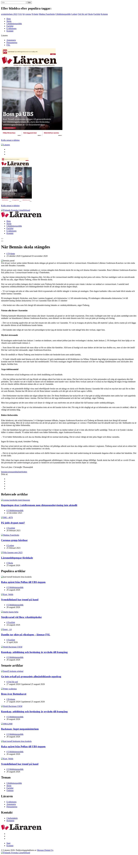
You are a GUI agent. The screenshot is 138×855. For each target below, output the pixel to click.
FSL (8, 45)
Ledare (74, 14)
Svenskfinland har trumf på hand (19, 599)
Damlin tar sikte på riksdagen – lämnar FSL (25, 634)
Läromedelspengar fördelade (17, 557)
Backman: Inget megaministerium (20, 729)
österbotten (22, 472)
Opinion (9, 790)
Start (8, 843)
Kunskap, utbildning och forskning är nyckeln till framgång (34, 652)
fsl (24, 14)
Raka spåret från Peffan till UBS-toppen (23, 582)
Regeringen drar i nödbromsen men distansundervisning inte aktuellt (39, 505)
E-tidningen (11, 28)
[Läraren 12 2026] (31, 135)
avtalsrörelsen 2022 (9, 14)
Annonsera (11, 40)
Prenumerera (11, 42)
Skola (90, 14)
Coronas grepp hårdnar (14, 540)
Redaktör (10, 820)
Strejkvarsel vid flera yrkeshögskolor (21, 617)
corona (28, 14)
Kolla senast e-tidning (10, 140)
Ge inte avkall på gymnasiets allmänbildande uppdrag (31, 676)
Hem (8, 19)
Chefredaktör (12, 818)
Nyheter (35, 14)
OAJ (20, 14)
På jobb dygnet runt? (13, 522)
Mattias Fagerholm (47, 14)
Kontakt (9, 31)
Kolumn (104, 14)
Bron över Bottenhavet (13, 693)
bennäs (4, 472)
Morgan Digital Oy (45, 850)
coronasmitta (12, 472)
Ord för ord (82, 14)
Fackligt (96, 14)
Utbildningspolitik (63, 14)
